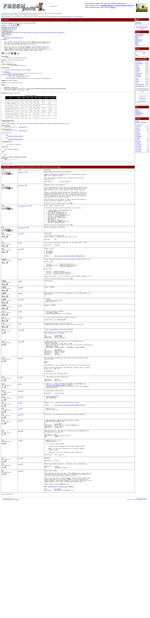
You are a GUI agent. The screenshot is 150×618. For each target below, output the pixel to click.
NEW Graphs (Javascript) (141, 122)
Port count (138, 126)
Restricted (138, 134)
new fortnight (139, 149)
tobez (19, 403)
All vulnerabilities (142, 98)
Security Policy (139, 40)
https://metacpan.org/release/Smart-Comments (13, 37)
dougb (19, 358)
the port (8, 72)
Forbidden (138, 133)
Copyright (128, 499)
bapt (19, 281)
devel (5, 25)
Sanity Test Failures (140, 113)
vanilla (19, 287)
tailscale (137, 66)
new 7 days (138, 148)
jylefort (19, 471)
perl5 (10, 33)
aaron (19, 440)
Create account (139, 23)
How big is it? (139, 39)
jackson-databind (139, 63)
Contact (137, 44)
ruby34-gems (35, 32)
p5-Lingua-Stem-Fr (61, 32)
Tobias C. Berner (21, 206)
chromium (138, 70)
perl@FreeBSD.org (11, 27)
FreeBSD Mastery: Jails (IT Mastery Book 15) (117, 5)
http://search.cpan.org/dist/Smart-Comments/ (61, 486)
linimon (19, 414)
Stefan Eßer (20, 172)
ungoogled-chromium (138, 75)
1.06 (3, 25)
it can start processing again (65, 16)
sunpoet (19, 233)
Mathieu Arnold (21, 227)
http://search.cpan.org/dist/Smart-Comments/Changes (69, 256)
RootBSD (142, 28)
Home (137, 109)
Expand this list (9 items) (8, 62)
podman (137, 81)
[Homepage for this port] (3, 53)
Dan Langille (137, 499)
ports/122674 (58, 424)
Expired (137, 139)
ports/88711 (57, 467)
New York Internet (139, 27)
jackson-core (138, 61)
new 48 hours (139, 146)
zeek (137, 78)
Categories (138, 110)
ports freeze (7, 16)
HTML (140, 498)
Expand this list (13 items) (12, 159)
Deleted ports (138, 112)
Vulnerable (138, 138)
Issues (137, 37)
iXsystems (145, 27)
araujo (19, 420)
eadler (19, 377)
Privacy (137, 42)
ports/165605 (53, 329)
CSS (142, 498)
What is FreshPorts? (140, 34)
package (9, 74)
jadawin (19, 391)
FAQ (137, 38)
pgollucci (20, 330)
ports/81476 (57, 489)
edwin (19, 458)
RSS (146, 498)
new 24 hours (139, 144)
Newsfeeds (138, 114)
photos (113, 7)
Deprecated (138, 129)
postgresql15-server (140, 86)
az (18, 324)
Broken (137, 128)
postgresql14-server (140, 84)
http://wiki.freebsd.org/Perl (56, 385)
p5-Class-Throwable (42, 32)
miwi (19, 317)
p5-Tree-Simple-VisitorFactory (25, 32)
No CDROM (138, 136)
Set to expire (138, 141)
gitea (137, 82)
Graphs (137, 121)
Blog (137, 43)
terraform (138, 68)
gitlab (137, 79)
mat (19, 243)
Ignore (137, 131)
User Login (138, 22)
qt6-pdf (137, 71)
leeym (19, 397)
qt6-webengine (139, 73)
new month (138, 151)
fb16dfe (11, 31)
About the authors (139, 35)
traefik (137, 65)
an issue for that (79, 16)
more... (137, 55)
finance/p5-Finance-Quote (15, 136)
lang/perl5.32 (23, 127)
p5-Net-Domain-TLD (51, 32)
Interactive (138, 143)
